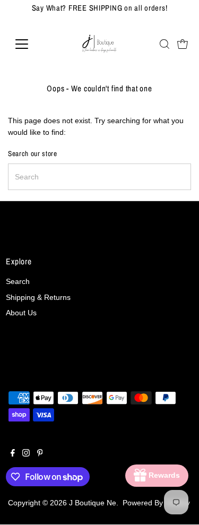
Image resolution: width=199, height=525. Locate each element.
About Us (21, 313)
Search (18, 282)
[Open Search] (164, 44)
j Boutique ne (92, 503)
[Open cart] (182, 44)
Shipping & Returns (38, 298)
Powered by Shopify (156, 503)
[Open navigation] (30, 44)
